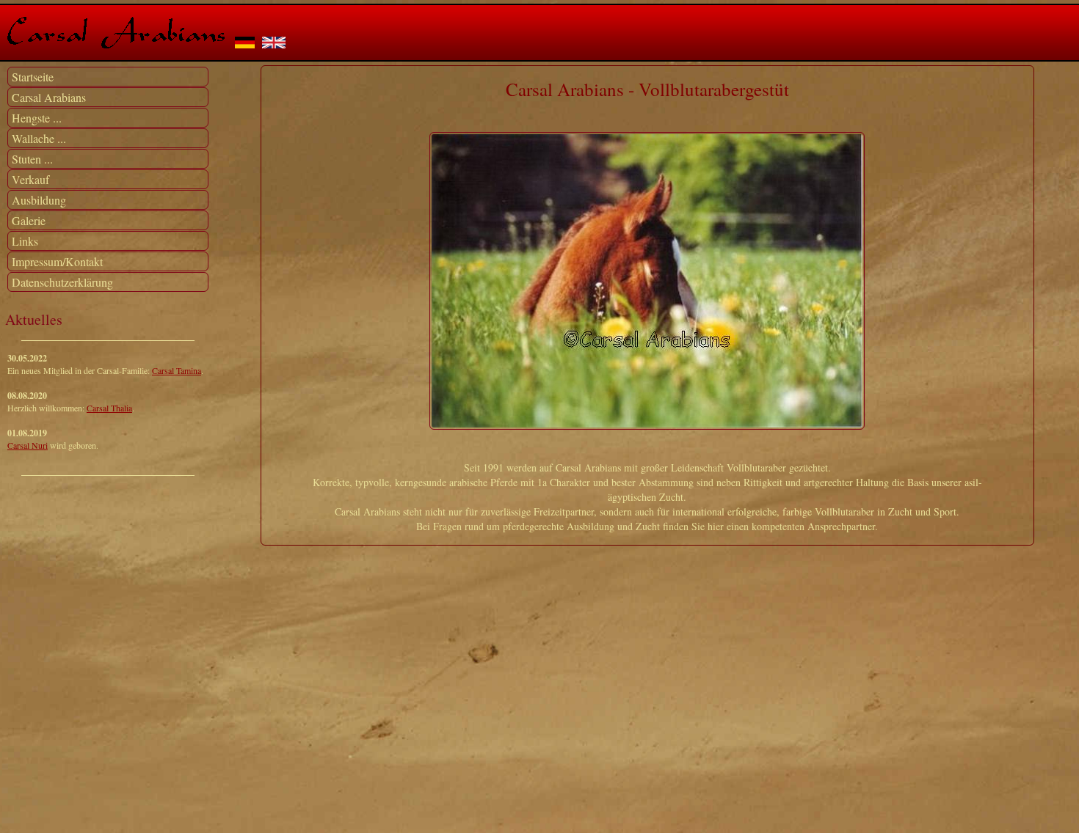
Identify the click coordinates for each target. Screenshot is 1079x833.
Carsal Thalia (109, 408)
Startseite (33, 76)
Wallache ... (39, 138)
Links (25, 241)
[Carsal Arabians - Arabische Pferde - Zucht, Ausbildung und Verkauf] (116, 41)
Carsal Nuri (27, 445)
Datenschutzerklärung (62, 282)
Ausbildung (39, 200)
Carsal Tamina (176, 370)
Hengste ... (37, 117)
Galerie (29, 220)
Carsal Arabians (49, 97)
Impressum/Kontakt (57, 261)
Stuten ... (32, 158)
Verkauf (30, 179)
